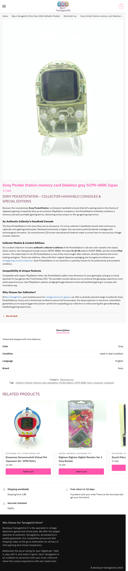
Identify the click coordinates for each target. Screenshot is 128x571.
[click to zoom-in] (62, 99)
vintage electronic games (58, 297)
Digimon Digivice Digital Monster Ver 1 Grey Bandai (80, 459)
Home (5, 16)
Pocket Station (66, 382)
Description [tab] (62, 330)
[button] (120, 6)
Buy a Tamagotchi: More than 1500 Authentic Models (36, 16)
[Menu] (7, 6)
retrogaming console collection (17, 260)
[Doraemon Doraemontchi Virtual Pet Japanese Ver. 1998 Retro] (28, 425)
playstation (52, 382)
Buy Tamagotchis (13, 297)
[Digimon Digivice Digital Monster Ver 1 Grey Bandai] (81, 425)
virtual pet (98, 382)
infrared (19, 382)
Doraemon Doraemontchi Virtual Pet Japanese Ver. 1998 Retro (26, 459)
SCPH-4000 (80, 382)
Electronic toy (70, 16)
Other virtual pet (31, 453)
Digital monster (67, 453)
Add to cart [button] (28, 471)
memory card (39, 382)
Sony (89, 382)
